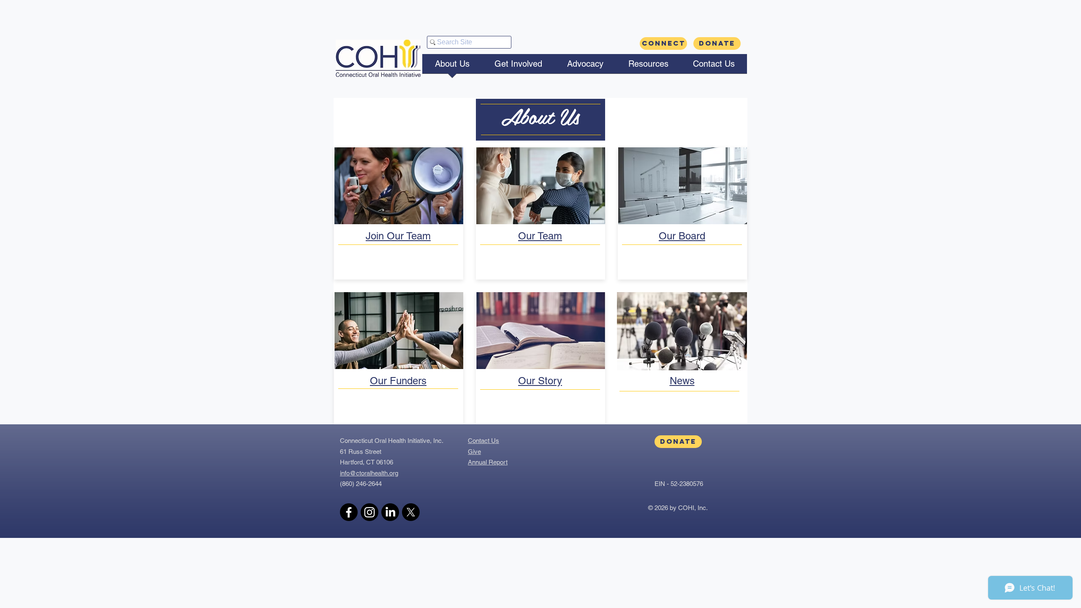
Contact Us (483, 440)
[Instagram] (369, 512)
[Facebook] (349, 512)
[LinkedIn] (390, 512)
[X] (411, 512)
